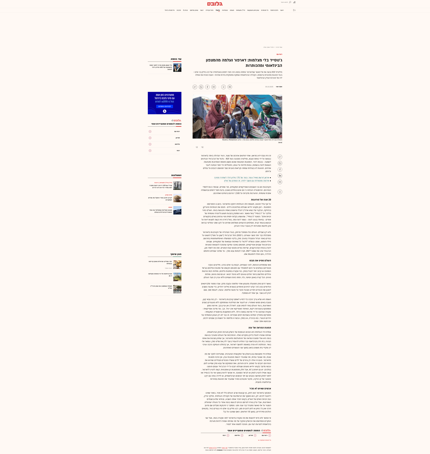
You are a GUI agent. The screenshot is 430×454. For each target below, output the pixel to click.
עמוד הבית (279, 47)
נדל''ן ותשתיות (240, 10)
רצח (224, 435)
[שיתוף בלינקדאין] (280, 175)
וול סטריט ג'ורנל (169, 10)
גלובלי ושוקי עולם (269, 47)
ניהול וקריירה (209, 10)
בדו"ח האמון (212, 448)
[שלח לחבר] (280, 182)
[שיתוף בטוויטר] (195, 87)
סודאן (251, 435)
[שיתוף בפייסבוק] (207, 87)
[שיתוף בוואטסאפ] (201, 87)
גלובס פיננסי (274, 10)
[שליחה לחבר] (213, 87)
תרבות (179, 10)
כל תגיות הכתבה (265, 440)
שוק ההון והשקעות (253, 10)
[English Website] (294, 10)
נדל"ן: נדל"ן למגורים (166, 183)
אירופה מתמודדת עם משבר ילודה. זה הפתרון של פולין (246, 180)
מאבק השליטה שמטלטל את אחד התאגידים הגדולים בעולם (160, 211)
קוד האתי (224, 448)
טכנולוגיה (225, 10)
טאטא (170, 207)
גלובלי (218, 10)
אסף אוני (279, 87)
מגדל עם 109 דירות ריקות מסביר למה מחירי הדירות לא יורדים (160, 186)
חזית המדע (168, 195)
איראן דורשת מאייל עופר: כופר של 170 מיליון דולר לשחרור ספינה (241, 177)
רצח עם (279, 54)
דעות (201, 10)
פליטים (237, 435)
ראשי (282, 10)
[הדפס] (230, 87)
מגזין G (185, 10)
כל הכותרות (264, 10)
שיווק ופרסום (194, 10)
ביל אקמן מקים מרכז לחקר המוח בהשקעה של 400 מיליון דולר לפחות (161, 67)
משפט (232, 10)
